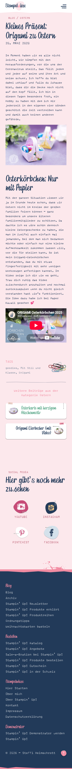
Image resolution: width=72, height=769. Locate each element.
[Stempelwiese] (16, 6)
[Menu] (63, 6)
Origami (24, 372)
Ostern (25, 18)
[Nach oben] (63, 753)
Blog (11, 18)
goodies (11, 368)
